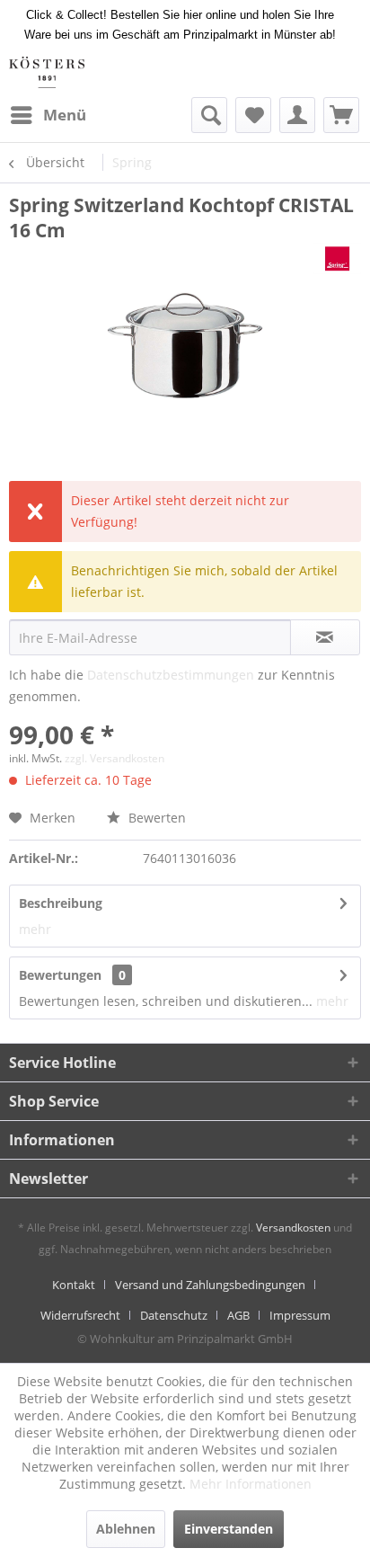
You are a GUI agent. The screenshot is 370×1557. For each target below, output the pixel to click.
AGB (238, 1315)
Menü (64, 114)
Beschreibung (60, 903)
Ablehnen (125, 1528)
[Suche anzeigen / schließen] (209, 115)
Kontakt (73, 1285)
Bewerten (155, 817)
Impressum (299, 1315)
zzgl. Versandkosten (114, 758)
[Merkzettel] (253, 115)
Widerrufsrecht (80, 1315)
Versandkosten (293, 1227)
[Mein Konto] (297, 115)
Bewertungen (60, 974)
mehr (35, 929)
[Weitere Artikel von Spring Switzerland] (337, 258)
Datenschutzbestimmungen (170, 674)
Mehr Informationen (250, 1483)
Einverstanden (228, 1528)
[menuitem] (47, 115)
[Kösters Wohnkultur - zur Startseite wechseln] (46, 72)
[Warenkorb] (341, 115)
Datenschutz (173, 1315)
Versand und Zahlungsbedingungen (210, 1285)
